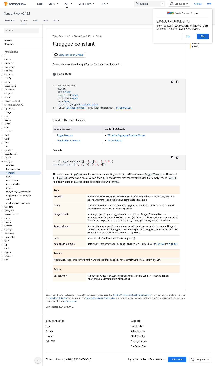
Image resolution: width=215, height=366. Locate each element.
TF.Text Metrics (115, 140)
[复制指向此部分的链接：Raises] (64, 269)
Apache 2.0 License (58, 298)
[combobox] (149, 4)
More (56, 20)
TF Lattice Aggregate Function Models (126, 135)
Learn (52, 3)
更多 (103, 3)
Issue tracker (137, 326)
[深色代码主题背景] (172, 81)
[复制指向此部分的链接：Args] (62, 190)
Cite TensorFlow (139, 346)
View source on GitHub (71, 54)
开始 (203, 36)
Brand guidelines (139, 341)
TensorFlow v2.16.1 (17, 14)
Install (40, 3)
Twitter (49, 336)
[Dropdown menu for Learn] (58, 4)
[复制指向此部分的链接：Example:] (66, 150)
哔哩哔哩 (50, 341)
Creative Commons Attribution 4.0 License (131, 295)
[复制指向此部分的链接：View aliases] (74, 74)
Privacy (59, 359)
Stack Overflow (138, 336)
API (66, 3)
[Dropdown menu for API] (72, 4)
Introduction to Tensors (68, 140)
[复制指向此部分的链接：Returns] (65, 253)
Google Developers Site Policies (100, 298)
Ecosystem (85, 3)
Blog (48, 326)
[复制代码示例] (177, 81)
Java (45, 20)
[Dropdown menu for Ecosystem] (94, 4)
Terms (49, 359)
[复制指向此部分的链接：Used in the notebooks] (88, 120)
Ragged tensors (65, 135)
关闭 (188, 36)
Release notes (138, 331)
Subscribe (177, 359)
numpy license (69, 301)
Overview (9, 20)
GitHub (198, 3)
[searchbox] (21, 30)
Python (23, 20)
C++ (35, 20)
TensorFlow (58, 36)
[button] (20, 56)
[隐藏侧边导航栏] (38, 360)
